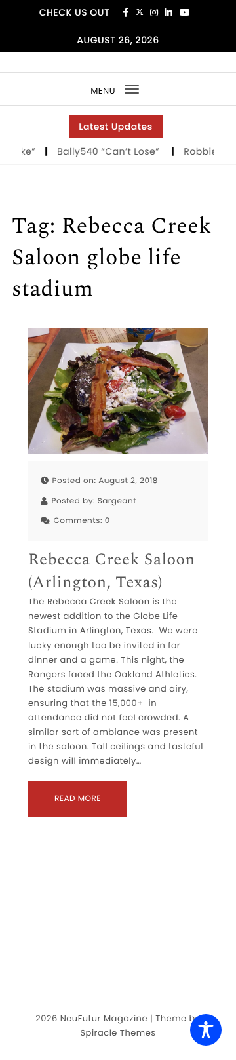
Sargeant (117, 501)
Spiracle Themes (117, 1033)
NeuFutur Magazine (104, 1018)
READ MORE (77, 798)
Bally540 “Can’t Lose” (108, 151)
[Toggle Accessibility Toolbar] (206, 1030)
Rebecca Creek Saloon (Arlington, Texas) (111, 572)
